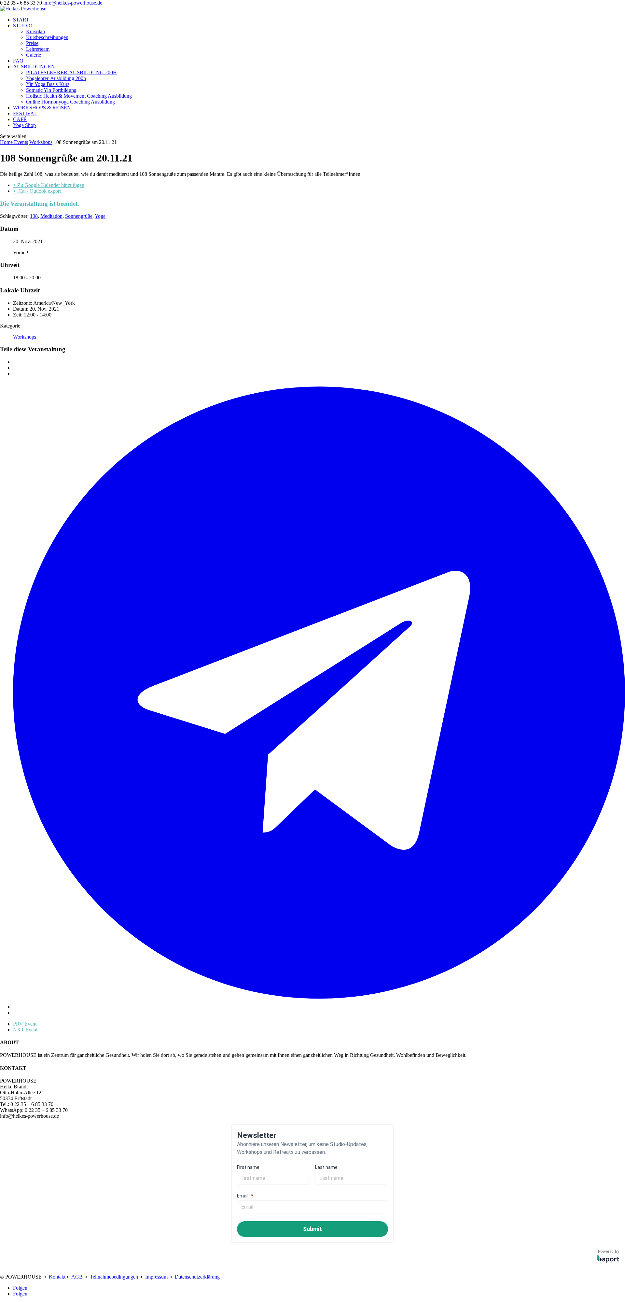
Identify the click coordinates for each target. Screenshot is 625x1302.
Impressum (156, 1277)
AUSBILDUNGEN (34, 66)
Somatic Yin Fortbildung (51, 90)
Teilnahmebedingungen (114, 1277)
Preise (32, 43)
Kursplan (35, 31)
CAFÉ (20, 119)
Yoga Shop (24, 125)
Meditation (51, 216)
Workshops (40, 142)
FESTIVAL (25, 113)
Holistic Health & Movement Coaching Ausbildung (79, 96)
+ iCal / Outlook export (37, 191)
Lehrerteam (37, 49)
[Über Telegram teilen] (319, 1007)
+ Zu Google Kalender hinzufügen (48, 185)
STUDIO (23, 25)
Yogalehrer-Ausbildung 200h (56, 78)
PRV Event (24, 1024)
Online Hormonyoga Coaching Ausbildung (70, 102)
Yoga (100, 216)
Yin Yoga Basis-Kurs (47, 84)
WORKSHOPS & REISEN (42, 107)
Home (7, 142)
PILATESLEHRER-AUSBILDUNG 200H (71, 72)
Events (21, 142)
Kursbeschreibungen (47, 37)
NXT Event (25, 1029)
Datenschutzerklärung (197, 1277)
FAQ (18, 60)
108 (34, 216)
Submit (312, 1228)
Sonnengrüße (78, 216)
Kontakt (57, 1277)
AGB (77, 1277)
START (21, 19)
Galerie (33, 55)
